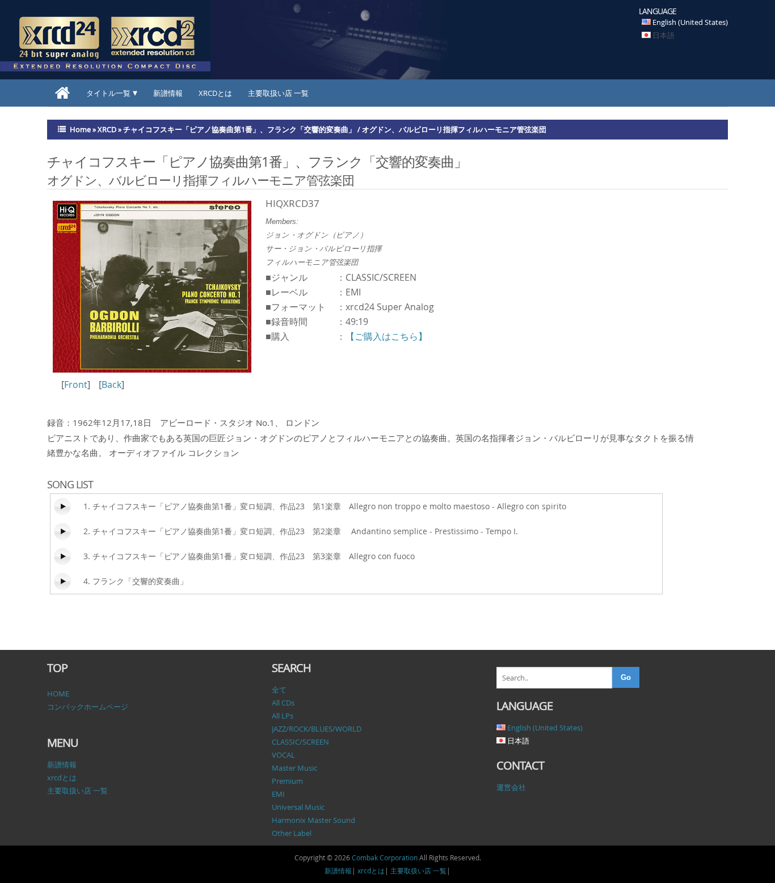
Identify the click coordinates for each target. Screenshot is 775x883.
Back (111, 384)
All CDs (283, 703)
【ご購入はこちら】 (386, 336)
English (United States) (690, 22)
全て (279, 690)
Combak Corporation (385, 857)
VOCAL (283, 755)
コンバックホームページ (87, 707)
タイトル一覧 (108, 93)
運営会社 (511, 787)
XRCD (107, 129)
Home (80, 129)
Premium (287, 781)
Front (75, 384)
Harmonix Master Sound (313, 820)
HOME (58, 693)
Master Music (294, 768)
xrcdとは (215, 93)
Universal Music (298, 807)
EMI (278, 794)
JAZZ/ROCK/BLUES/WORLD (316, 729)
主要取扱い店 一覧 (278, 93)
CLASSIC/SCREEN (300, 742)
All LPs (282, 716)
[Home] (62, 93)
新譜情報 (168, 93)
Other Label (291, 833)
